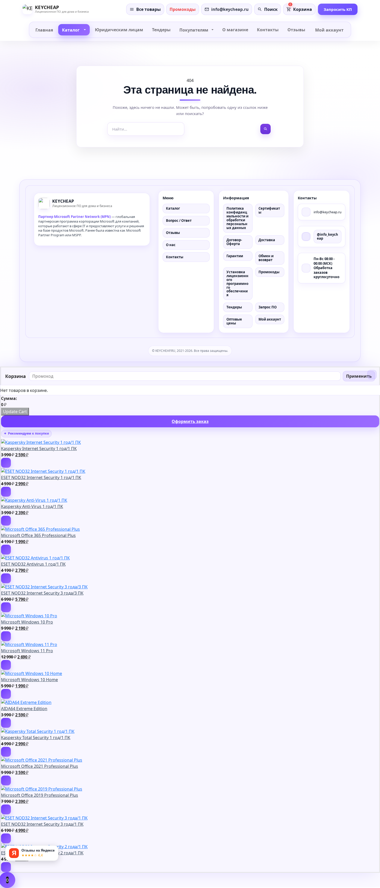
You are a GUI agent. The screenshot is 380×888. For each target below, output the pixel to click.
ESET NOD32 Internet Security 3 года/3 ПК (42, 593)
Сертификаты (269, 210)
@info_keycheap (327, 236)
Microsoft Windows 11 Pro (27, 651)
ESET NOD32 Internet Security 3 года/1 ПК (42, 824)
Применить (359, 376)
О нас (171, 244)
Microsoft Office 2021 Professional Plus (39, 766)
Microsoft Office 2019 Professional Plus (39, 795)
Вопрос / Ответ (179, 220)
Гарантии (234, 256)
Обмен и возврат (266, 258)
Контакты (174, 257)
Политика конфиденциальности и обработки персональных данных (237, 218)
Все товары (148, 9)
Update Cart (15, 411)
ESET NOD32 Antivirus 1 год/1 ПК (33, 564)
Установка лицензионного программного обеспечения (237, 284)
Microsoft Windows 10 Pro (27, 622)
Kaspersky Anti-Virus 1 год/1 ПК (32, 506)
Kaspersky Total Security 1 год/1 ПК (35, 737)
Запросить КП (338, 9)
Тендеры (234, 307)
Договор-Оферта (234, 242)
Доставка (267, 240)
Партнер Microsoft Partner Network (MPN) (74, 216)
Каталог (173, 208)
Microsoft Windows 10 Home (29, 679)
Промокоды (269, 272)
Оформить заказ (190, 421)
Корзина (302, 9)
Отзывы (173, 232)
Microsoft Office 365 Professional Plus (38, 535)
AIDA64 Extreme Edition (24, 708)
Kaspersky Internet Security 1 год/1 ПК (39, 448)
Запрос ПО (268, 307)
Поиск (271, 9)
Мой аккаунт (270, 319)
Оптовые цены (234, 321)
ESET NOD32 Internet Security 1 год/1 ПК (41, 477)
